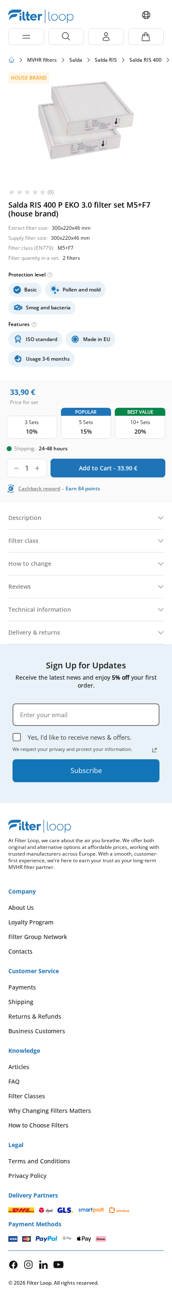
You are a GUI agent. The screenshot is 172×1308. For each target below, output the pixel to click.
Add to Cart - (108, 468)
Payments (22, 987)
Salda (75, 60)
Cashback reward (39, 488)
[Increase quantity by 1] (37, 468)
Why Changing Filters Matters (49, 1111)
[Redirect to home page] (11, 60)
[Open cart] (146, 36)
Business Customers (36, 1031)
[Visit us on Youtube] (58, 1264)
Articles (18, 1067)
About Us (21, 907)
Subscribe (86, 770)
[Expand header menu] (26, 36)
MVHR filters (42, 60)
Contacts (20, 951)
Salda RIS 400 (145, 60)
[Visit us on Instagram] (28, 1264)
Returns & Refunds (34, 1016)
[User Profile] (106, 36)
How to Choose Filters (38, 1125)
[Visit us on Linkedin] (43, 1264)
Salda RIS (106, 60)
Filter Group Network (37, 937)
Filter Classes (26, 1096)
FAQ (14, 1081)
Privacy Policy (27, 1176)
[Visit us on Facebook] (13, 1265)
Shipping (20, 1002)
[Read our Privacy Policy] (154, 750)
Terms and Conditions (39, 1161)
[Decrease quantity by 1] (16, 468)
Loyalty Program (30, 922)
